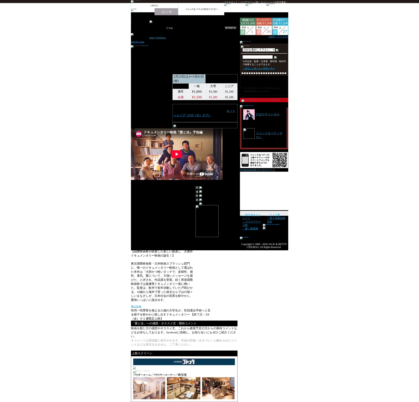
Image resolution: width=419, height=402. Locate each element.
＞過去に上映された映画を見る (259, 68)
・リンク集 (273, 214)
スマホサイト (231, 2)
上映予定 (242, 32)
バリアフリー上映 (249, 2)
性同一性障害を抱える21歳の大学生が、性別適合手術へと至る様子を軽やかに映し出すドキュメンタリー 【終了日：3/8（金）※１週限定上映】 (170, 314)
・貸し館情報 (250, 228)
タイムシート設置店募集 (273, 2)
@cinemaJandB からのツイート (257, 169)
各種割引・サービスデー (278, 37)
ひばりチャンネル (268, 114)
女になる (136, 306)
